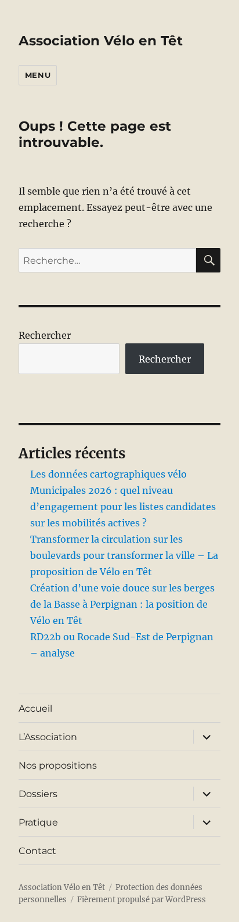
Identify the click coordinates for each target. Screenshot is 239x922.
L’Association (48, 736)
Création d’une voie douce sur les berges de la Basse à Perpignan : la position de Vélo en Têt (122, 604)
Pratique (38, 822)
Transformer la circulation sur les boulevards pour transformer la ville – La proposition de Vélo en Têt (124, 555)
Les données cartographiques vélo (108, 474)
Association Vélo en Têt (101, 41)
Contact (37, 850)
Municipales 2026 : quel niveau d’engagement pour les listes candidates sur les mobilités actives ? (123, 507)
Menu (37, 75)
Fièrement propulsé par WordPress (141, 900)
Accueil (35, 708)
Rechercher (45, 335)
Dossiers (38, 793)
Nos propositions (58, 765)
